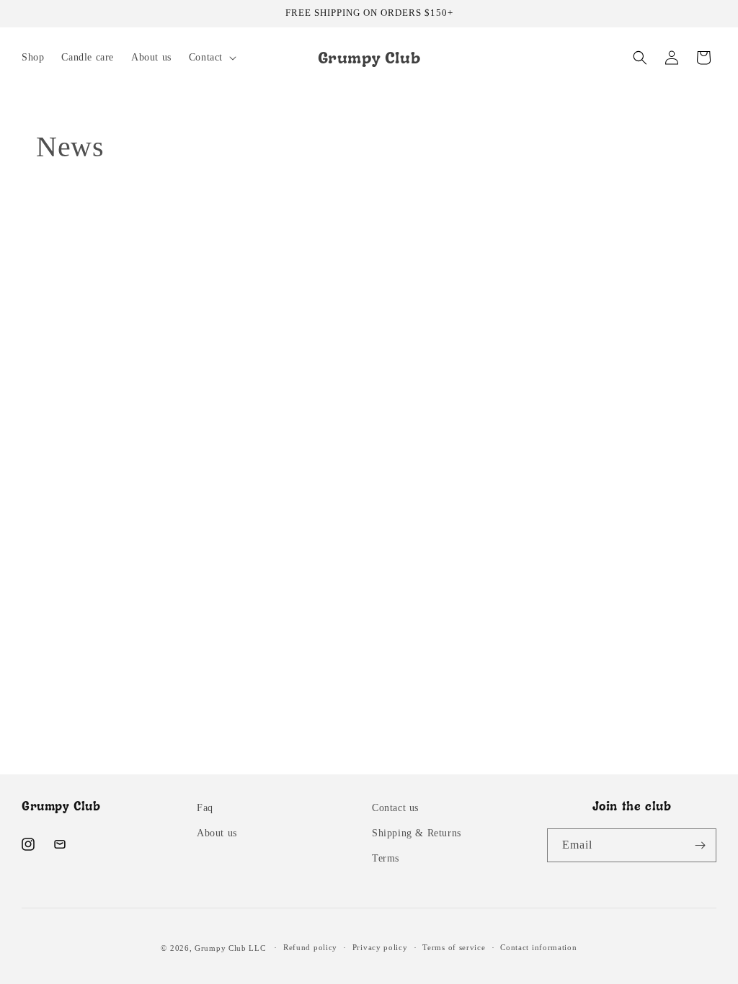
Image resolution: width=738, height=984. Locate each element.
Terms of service (453, 947)
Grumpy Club (220, 948)
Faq (205, 807)
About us (217, 833)
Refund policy (310, 947)
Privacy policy (380, 947)
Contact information (538, 947)
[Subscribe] (700, 845)
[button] (211, 58)
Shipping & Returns (416, 833)
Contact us (395, 807)
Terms (385, 858)
